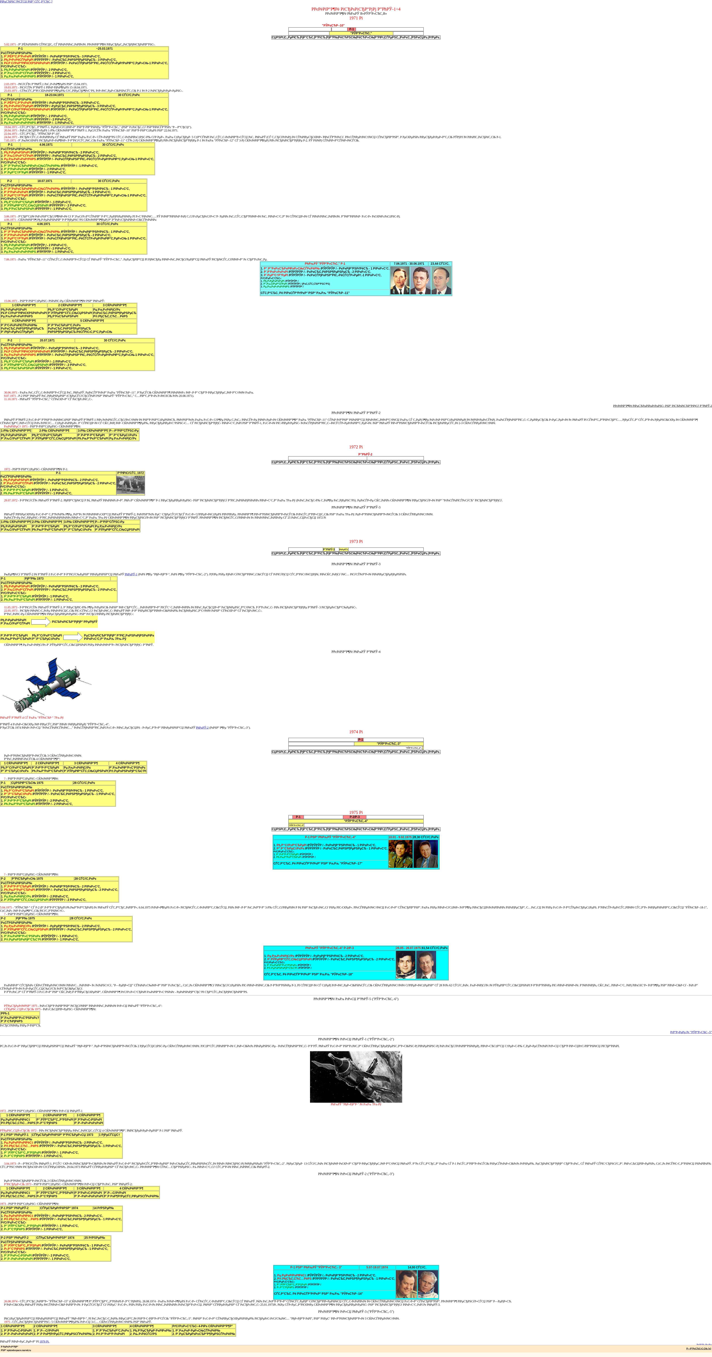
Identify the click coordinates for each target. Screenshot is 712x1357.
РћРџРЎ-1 (131, 574)
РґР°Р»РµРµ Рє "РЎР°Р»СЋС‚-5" (691, 1032)
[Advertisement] (356, 379)
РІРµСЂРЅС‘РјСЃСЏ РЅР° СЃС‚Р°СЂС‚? (26, 1)
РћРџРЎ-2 (202, 727)
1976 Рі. (44, 1341)
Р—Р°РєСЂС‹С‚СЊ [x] (698, 1348)
